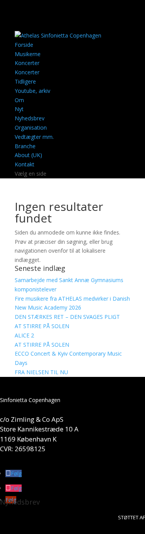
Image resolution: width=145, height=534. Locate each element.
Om (19, 100)
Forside (24, 44)
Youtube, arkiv (32, 90)
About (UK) (28, 155)
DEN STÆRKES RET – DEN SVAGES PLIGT (67, 316)
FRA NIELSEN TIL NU (41, 372)
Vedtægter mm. (34, 136)
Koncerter (27, 63)
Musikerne (28, 54)
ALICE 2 (24, 335)
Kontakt (24, 164)
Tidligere (25, 81)
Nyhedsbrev (29, 118)
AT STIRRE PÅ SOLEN (42, 326)
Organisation (31, 127)
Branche (25, 146)
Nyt (19, 109)
